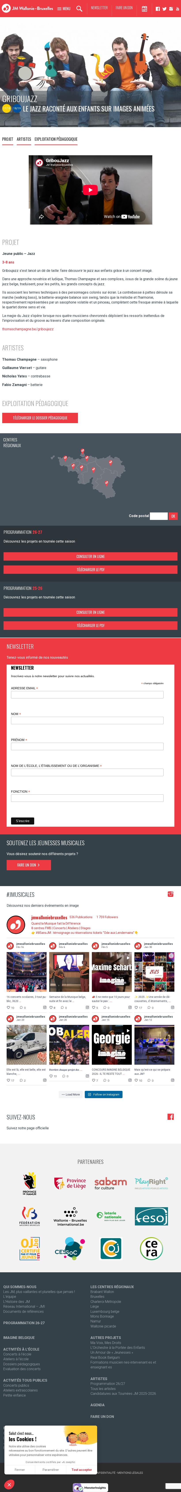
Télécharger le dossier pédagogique (40, 418)
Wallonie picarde (103, 1326)
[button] (9, 1484)
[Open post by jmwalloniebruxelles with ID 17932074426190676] (27, 972)
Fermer (20, 1470)
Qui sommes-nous (19, 1287)
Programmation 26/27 (107, 1384)
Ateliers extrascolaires (20, 1390)
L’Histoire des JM (16, 1302)
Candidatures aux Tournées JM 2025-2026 (123, 1393)
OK (173, 516)
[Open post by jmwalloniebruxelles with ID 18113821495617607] (112, 972)
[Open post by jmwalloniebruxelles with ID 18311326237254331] (154, 972)
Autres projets (105, 1338)
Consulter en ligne (90, 556)
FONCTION (20, 792)
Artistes (24, 139)
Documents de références (23, 1311)
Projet (7, 139)
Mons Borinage (102, 1316)
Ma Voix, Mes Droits (105, 1343)
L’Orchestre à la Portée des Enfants (117, 1348)
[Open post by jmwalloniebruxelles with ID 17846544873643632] (27, 1045)
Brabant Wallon (102, 1292)
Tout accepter (82, 1470)
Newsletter (99, 7)
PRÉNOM (19, 740)
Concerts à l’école (17, 1354)
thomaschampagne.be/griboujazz (28, 329)
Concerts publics (16, 1385)
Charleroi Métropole (105, 1302)
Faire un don (124, 7)
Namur (95, 1321)
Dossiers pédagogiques (21, 1364)
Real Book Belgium (105, 1357)
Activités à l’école (21, 1349)
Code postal (139, 516)
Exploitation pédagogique (56, 139)
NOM (16, 714)
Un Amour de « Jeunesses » (111, 1352)
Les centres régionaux (112, 1287)
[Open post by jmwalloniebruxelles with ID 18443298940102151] (112, 1045)
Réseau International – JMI (24, 1306)
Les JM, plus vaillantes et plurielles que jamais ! (39, 1292)
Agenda (97, 1405)
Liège (94, 1306)
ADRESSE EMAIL (24, 688)
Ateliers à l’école (16, 1359)
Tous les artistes (103, 1389)
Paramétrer (51, 1470)
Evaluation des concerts (22, 1369)
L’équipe (9, 1297)
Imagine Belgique (19, 1338)
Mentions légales (130, 1472)
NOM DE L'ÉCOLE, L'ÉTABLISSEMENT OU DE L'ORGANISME (56, 766)
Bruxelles (97, 1297)
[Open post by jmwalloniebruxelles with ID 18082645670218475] (69, 972)
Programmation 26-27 (24, 1323)
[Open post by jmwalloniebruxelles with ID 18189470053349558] (154, 1045)
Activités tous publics (25, 1380)
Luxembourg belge (104, 1311)
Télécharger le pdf (91, 569)
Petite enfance (14, 1395)
